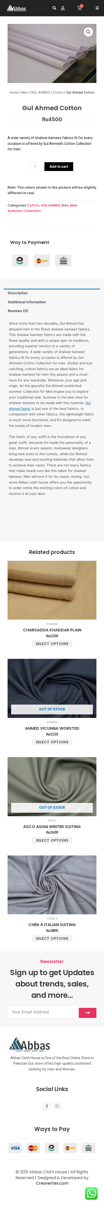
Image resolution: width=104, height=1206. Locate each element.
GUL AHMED (40, 92)
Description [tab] (18, 293)
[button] (54, 8)
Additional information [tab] (27, 302)
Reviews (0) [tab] (18, 311)
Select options (52, 643)
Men (24, 92)
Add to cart (58, 166)
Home (14, 92)
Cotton (58, 92)
